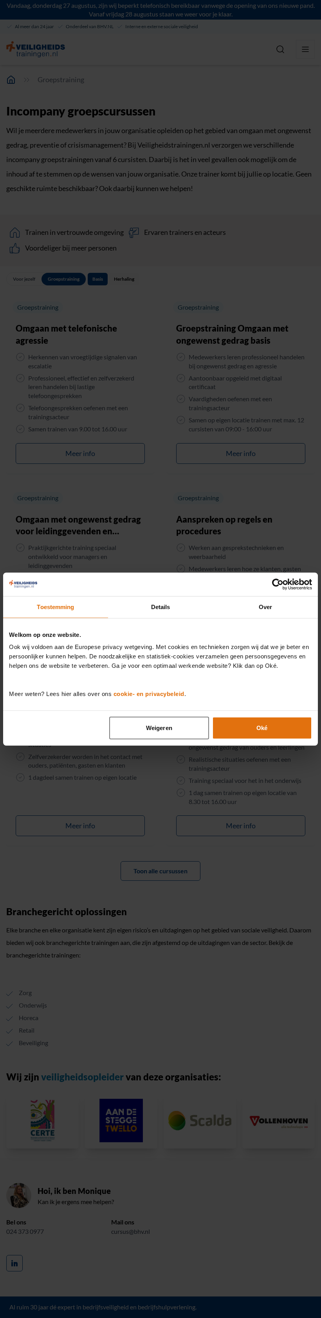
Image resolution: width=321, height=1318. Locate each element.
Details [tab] (160, 606)
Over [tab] (265, 606)
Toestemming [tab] (55, 606)
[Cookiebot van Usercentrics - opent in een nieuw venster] (277, 584)
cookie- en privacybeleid (149, 694)
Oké (261, 728)
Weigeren (159, 728)
